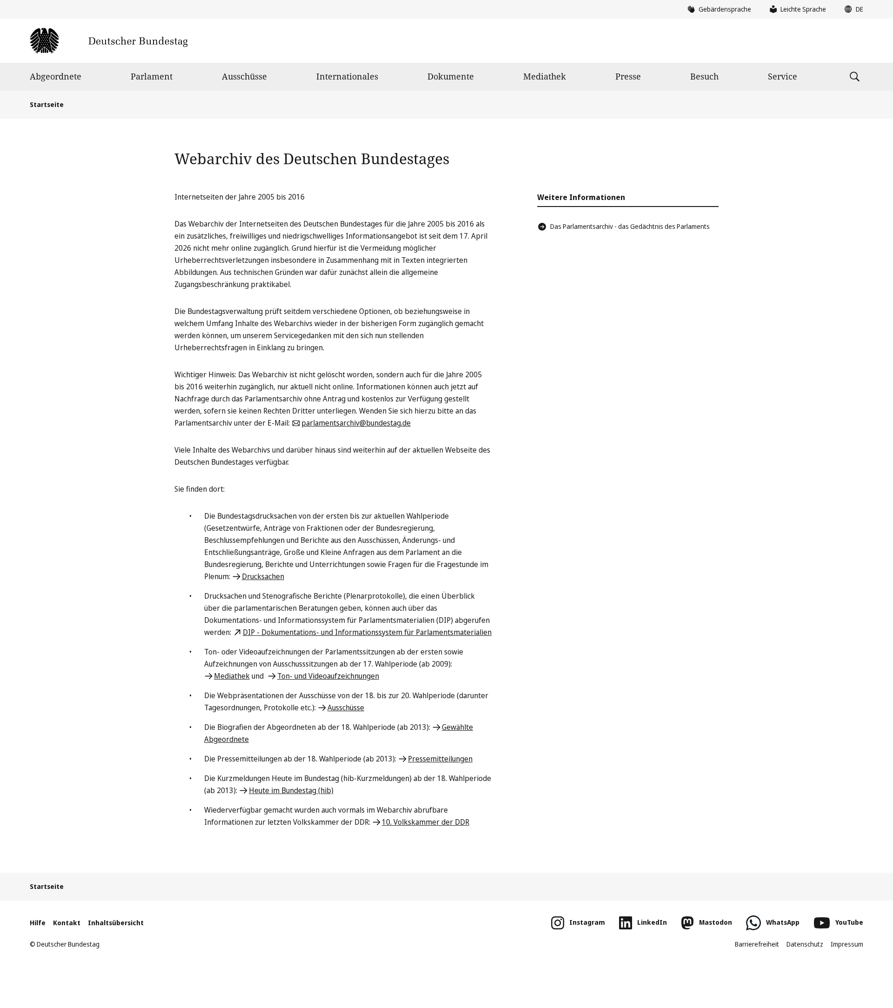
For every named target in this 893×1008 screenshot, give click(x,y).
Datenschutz (804, 944)
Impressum (847, 944)
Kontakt (66, 922)
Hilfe (38, 922)
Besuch (704, 76)
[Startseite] (108, 40)
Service (782, 76)
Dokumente (450, 76)
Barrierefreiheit (757, 944)
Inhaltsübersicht (116, 922)
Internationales (347, 76)
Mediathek (544, 76)
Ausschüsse (244, 76)
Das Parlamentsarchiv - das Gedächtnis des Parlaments (630, 226)
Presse (628, 76)
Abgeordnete (55, 76)
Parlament (152, 76)
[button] (851, 9)
